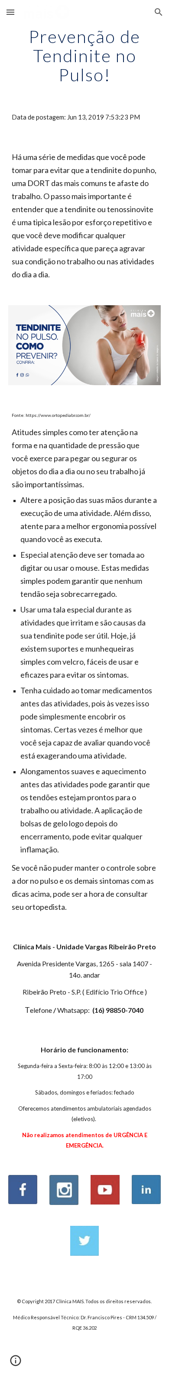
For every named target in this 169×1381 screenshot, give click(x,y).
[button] (10, 12)
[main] (84, 55)
